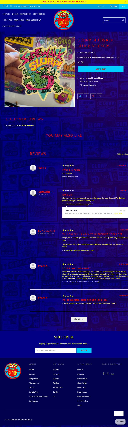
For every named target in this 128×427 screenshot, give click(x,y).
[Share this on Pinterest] (93, 96)
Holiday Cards (58, 387)
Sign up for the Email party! (38, 396)
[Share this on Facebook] (86, 96)
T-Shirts (56, 370)
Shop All (6, 14)
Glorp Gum (14, 420)
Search (31, 370)
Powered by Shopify (25, 420)
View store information (88, 85)
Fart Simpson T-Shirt (72, 176)
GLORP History (8, 26)
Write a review (28, 125)
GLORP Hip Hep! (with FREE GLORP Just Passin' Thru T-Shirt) (83, 282)
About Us (32, 374)
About (19, 26)
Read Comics (19, 20)
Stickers (56, 374)
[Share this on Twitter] (80, 96)
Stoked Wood (33, 392)
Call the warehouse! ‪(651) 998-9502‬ (27, 6)
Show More (118, 213)
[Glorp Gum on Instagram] (7, 6)
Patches (56, 383)
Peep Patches (25, 14)
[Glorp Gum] (64, 20)
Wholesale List (34, 383)
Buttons (56, 379)
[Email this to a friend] (99, 96)
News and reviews (33, 20)
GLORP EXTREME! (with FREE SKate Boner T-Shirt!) (80, 250)
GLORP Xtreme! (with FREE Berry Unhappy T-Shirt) (80, 204)
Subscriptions (33, 401)
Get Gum (15, 14)
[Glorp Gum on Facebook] (3, 6)
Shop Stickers (39, 14)
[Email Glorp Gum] (11, 6)
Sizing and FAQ (34, 379)
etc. (54, 396)
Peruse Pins (7, 20)
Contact (31, 387)
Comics (55, 392)
